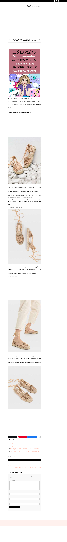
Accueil (10, 10)
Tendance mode (28, 37)
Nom (10, 492)
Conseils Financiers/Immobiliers (40, 10)
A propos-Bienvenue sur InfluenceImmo (45, 15)
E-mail (10, 496)
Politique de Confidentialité (14, 15)
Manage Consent (43, 522)
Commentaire (12, 480)
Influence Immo (28, 522)
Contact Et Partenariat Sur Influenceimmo (28, 15)
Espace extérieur (16, 10)
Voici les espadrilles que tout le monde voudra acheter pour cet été (24, 40)
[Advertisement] (33, 25)
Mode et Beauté (21, 37)
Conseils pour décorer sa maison (27, 10)
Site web (11, 501)
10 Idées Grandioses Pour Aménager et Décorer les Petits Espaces (28, 467)
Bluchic (38, 522)
